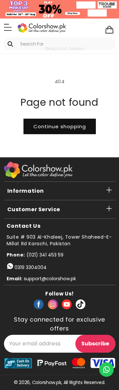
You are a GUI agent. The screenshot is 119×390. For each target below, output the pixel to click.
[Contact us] (106, 369)
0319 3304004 (31, 267)
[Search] (11, 44)
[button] (8, 27)
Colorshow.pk (46, 382)
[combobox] (59, 44)
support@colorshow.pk (50, 278)
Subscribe (95, 343)
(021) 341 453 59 (44, 255)
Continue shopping (59, 126)
